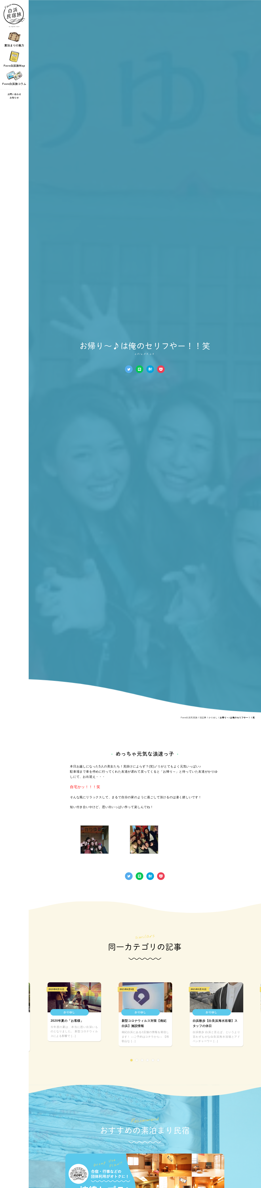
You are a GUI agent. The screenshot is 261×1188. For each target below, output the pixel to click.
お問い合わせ (14, 94)
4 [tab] (147, 1060)
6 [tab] (158, 1060)
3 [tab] (142, 1060)
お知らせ (14, 98)
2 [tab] (137, 1060)
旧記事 (203, 717)
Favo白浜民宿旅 (189, 717)
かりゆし (213, 717)
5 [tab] (153, 1060)
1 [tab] (131, 1060)
